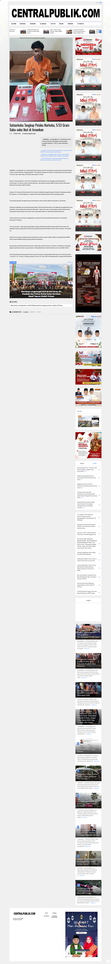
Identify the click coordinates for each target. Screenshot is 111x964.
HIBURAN (70, 23)
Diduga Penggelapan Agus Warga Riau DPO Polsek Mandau (87, 749)
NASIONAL (23, 23)
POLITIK (53, 23)
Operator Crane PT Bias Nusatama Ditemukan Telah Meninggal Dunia (87, 693)
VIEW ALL (69, 262)
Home (46, 913)
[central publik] (55, 20)
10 (79, 885)
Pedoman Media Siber (54, 916)
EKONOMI (33, 23)
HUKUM (61, 23)
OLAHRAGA (43, 23)
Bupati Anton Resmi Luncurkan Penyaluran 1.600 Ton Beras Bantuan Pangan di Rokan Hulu (69, 31)
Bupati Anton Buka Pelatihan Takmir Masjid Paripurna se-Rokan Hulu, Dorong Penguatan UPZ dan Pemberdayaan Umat (92, 30)
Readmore (41, 289)
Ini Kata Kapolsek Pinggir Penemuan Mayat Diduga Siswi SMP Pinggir (86, 891)
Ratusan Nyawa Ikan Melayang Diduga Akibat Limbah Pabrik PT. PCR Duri (87, 862)
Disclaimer (46, 916)
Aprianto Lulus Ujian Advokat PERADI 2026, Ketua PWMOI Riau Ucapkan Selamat (41, 282)
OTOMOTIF (80, 23)
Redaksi (55, 913)
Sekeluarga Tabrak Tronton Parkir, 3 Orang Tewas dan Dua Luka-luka (87, 776)
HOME (14, 23)
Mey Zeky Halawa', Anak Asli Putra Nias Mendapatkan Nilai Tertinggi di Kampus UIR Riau (88, 832)
